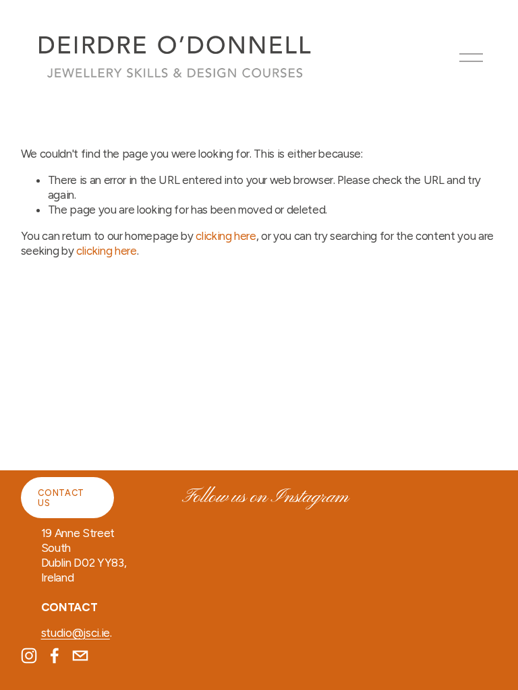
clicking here (226, 236)
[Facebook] (55, 656)
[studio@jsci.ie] (80, 656)
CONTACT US (61, 498)
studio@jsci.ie (75, 632)
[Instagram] (29, 656)
